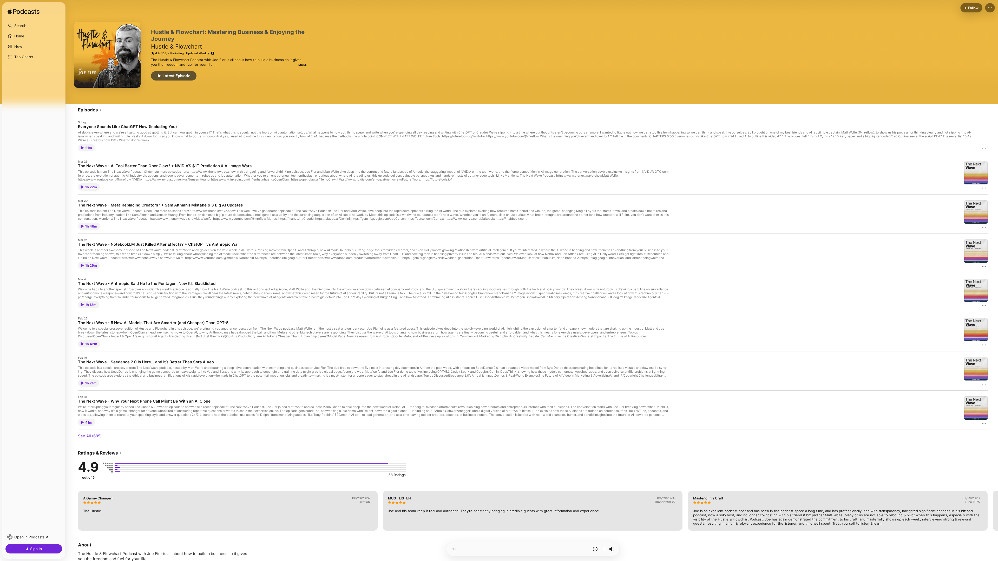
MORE (302, 65)
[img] (24, 11)
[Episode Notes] (595, 549)
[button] (34, 25)
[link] (90, 110)
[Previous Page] (72, 510)
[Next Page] (992, 510)
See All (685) (90, 435)
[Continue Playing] (604, 549)
